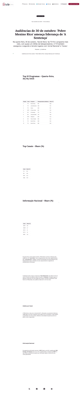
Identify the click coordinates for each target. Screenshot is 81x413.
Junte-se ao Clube (74, 4)
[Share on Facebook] (37, 389)
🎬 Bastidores (55, 4)
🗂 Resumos (25, 4)
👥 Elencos (48, 4)
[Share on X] (29, 389)
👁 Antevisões (32, 4)
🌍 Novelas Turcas (40, 4)
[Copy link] (51, 389)
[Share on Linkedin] (44, 389)
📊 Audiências (43, 49)
